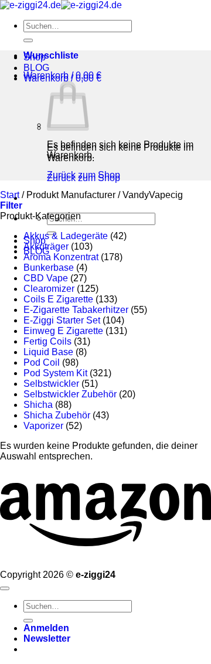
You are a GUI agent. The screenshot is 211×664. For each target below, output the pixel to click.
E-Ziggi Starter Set (61, 320)
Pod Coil (41, 362)
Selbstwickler (51, 384)
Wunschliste (51, 55)
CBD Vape (45, 278)
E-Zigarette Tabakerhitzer (75, 310)
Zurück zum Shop (83, 175)
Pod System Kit (55, 373)
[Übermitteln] (28, 40)
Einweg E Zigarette (63, 331)
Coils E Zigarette (58, 299)
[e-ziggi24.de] (61, 5)
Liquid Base (48, 352)
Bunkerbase (48, 268)
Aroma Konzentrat (60, 257)
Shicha (38, 405)
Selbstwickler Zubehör (70, 394)
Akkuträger (46, 246)
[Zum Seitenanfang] (4, 588)
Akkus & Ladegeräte (65, 236)
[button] (62, 75)
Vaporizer (43, 426)
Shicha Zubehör (56, 415)
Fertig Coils (47, 341)
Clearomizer (48, 289)
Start (9, 195)
